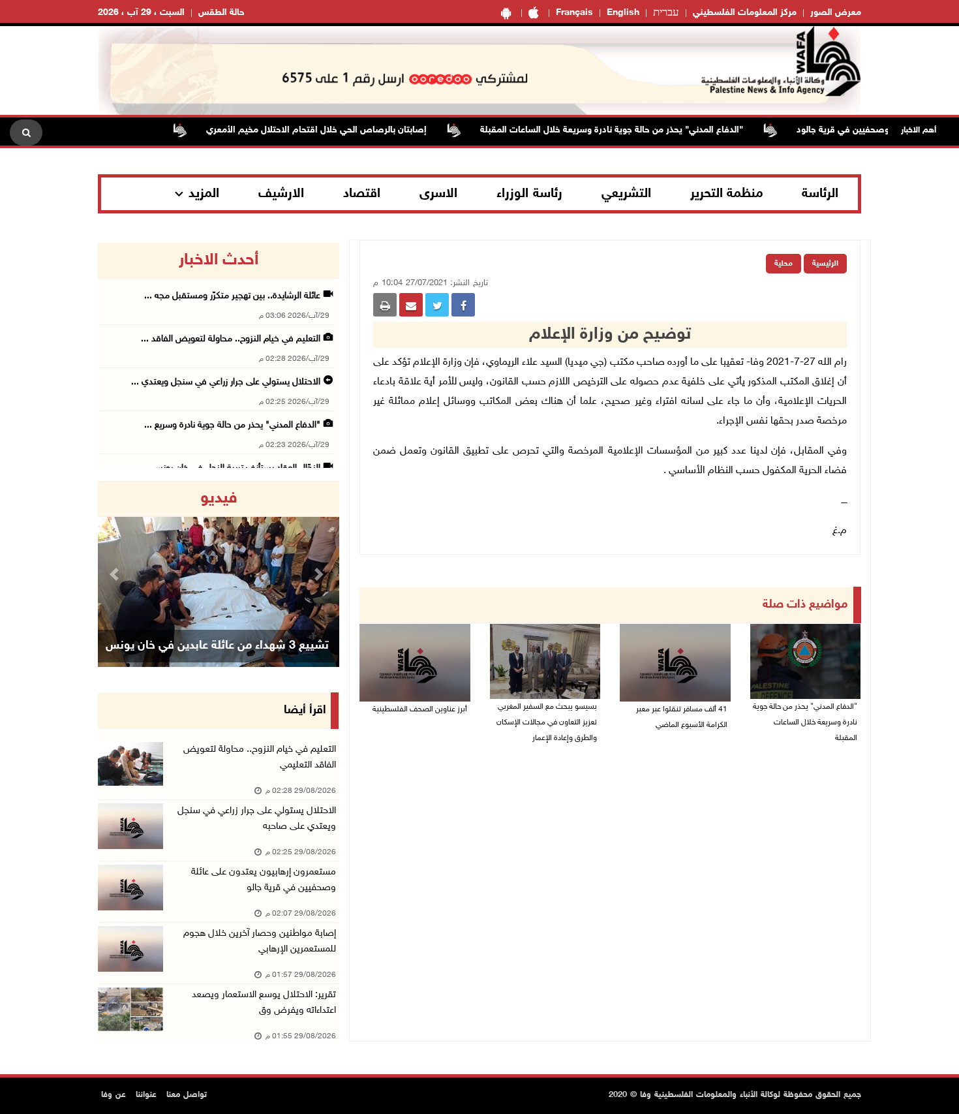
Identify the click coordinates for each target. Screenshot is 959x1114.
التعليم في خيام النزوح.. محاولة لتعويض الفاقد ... (230, 339)
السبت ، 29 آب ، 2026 (141, 12)
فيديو (218, 498)
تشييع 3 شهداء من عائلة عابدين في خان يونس (217, 646)
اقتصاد (361, 194)
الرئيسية (825, 263)
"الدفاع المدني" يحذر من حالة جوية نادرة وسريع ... (232, 425)
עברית (666, 13)
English (623, 12)
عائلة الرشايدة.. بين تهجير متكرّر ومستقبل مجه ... (232, 296)
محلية (783, 263)
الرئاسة (820, 194)
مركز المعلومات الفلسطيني (745, 12)
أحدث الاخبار (218, 260)
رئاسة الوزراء (529, 194)
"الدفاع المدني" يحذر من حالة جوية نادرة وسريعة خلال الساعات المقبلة (631, 130)
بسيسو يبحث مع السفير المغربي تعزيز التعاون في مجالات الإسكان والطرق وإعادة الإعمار (546, 722)
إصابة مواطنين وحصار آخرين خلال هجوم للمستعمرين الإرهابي (259, 941)
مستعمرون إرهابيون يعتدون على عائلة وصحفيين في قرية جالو (263, 880)
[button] (116, 574)
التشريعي (626, 194)
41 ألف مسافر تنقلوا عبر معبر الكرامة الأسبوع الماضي (681, 717)
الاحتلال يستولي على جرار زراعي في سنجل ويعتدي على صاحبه (256, 818)
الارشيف (281, 194)
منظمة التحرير (726, 194)
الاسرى (438, 194)
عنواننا (146, 1095)
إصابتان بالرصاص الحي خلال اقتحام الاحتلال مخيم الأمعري (336, 130)
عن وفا (113, 1095)
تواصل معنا (186, 1095)
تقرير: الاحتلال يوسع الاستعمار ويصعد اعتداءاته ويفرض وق (264, 1002)
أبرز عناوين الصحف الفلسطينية (420, 709)
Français (574, 12)
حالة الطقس (221, 12)
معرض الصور (835, 12)
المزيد (204, 194)
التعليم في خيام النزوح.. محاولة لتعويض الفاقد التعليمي (259, 757)
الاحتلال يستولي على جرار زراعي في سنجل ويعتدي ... (225, 382)
